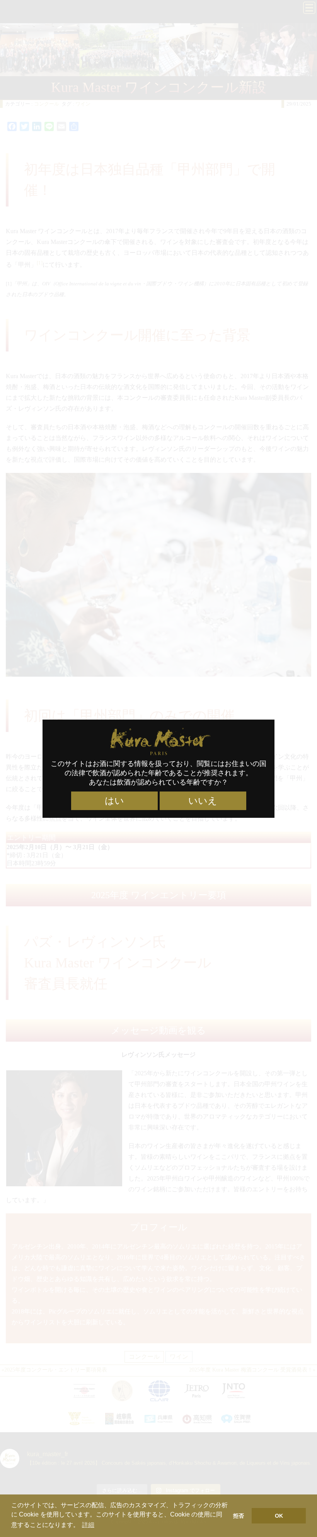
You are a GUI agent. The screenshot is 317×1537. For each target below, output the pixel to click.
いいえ (202, 801)
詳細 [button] (88, 1525)
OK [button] (279, 1516)
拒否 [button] (238, 1516)
